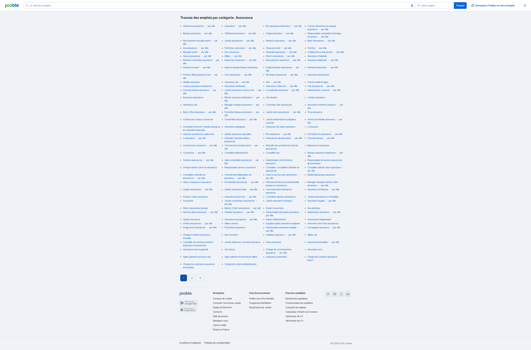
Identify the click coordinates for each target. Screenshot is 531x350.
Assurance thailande (317, 56)
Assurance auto (315, 249)
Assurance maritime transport (322, 104)
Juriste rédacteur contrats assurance (242, 242)
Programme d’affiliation (260, 303)
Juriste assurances (234, 40)
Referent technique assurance (197, 60)
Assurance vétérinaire (235, 86)
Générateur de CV (294, 316)
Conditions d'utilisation (190, 342)
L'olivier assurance (316, 97)
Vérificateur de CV (294, 320)
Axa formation (231, 234)
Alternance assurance (193, 26)
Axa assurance (190, 48)
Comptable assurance (235, 119)
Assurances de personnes (278, 138)
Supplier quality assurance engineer (283, 223)
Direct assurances (274, 56)
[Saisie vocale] (412, 5)
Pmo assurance (315, 112)
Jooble (348, 343)
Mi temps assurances (276, 74)
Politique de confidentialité (217, 342)
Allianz (228, 56)
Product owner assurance (195, 196)
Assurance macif (191, 67)
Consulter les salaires (296, 307)
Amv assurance (232, 52)
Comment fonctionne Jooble (227, 303)
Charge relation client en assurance (200, 167)
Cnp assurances (315, 86)
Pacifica (311, 48)
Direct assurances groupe (195, 208)
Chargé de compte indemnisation (241, 264)
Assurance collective (276, 86)
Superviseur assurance (318, 212)
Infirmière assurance (317, 67)
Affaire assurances (192, 223)
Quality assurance (191, 219)
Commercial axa (315, 138)
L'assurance (189, 138)
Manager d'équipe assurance (238, 104)
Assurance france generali (195, 249)
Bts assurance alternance (278, 26)
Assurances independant (319, 219)
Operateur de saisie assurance (280, 126)
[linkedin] (348, 294)
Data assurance (273, 242)
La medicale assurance (277, 90)
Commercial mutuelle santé (238, 145)
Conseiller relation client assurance (324, 167)
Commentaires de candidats (299, 303)
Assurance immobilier (318, 242)
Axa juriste (188, 200)
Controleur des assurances (279, 104)
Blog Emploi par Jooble (260, 307)
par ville (211, 26)
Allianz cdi (312, 234)
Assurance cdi (231, 82)
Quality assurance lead (235, 189)
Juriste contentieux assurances (240, 200)
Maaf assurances (316, 40)
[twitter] (341, 294)
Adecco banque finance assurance (241, 67)
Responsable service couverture (240, 167)
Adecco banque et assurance (197, 182)
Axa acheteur (314, 208)
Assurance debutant (317, 60)
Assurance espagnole (235, 126)
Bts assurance (273, 134)
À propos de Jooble (222, 298)
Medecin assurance (275, 40)
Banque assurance (192, 33)
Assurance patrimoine (276, 256)
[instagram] (334, 294)
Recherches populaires (297, 298)
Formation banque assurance (238, 112)
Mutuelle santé (190, 52)
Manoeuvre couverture (318, 145)
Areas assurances (191, 56)
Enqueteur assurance (193, 97)
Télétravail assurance (235, 33)
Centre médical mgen (318, 82)
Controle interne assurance (196, 90)
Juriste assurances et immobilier (323, 196)
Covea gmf (313, 126)
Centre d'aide (219, 325)
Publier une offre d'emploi (261, 298)
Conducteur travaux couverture (198, 119)
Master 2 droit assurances (237, 208)
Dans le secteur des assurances (281, 174)
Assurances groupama (235, 219)
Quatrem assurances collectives (198, 134)
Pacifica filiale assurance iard (197, 74)
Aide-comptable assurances (238, 160)
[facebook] (328, 294)
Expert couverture (274, 208)
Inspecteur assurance (235, 60)
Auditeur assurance (275, 234)
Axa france (230, 249)
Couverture (188, 152)
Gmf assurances (232, 74)
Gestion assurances (192, 160)
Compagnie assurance (318, 227)
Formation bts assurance (319, 134)
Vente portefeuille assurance (321, 119)
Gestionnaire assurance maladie (281, 227)
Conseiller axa (272, 152)
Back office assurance (194, 112)
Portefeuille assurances (236, 182)
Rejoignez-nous (220, 320)
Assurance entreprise (318, 189)
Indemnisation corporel (318, 90)
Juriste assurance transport (279, 200)
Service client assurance (195, 212)
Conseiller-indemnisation (236, 152)
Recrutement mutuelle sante (196, 40)
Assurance (230, 26)
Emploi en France (221, 329)
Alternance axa (190, 104)
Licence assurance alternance (197, 86)
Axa (268, 82)
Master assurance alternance (238, 97)
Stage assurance (274, 33)
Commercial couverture (194, 145)
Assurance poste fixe (235, 196)
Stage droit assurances (194, 227)
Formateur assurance (235, 48)
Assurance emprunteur (318, 74)
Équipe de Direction (222, 307)
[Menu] (525, 5)
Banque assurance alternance (322, 152)
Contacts (217, 311)
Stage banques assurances (279, 67)
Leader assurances (192, 189)
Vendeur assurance (234, 212)
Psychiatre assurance (235, 227)
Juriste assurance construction (239, 90)
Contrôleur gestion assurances (281, 196)
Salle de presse (220, 316)
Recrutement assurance (277, 60)
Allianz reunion (231, 223)
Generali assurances (275, 52)
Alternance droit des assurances (323, 223)
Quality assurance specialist (238, 134)
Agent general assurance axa (197, 256)
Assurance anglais (316, 200)
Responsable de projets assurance (282, 212)
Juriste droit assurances (277, 112)
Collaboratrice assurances (320, 52)
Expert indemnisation (276, 219)
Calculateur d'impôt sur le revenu (301, 311)
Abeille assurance (191, 82)
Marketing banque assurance (321, 174)
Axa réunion (271, 97)
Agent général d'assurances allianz (241, 256)
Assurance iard (273, 48)
